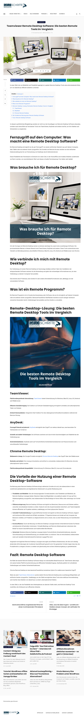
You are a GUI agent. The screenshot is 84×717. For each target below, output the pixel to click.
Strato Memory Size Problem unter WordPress (68, 672)
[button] (17, 80)
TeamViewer (38, 398)
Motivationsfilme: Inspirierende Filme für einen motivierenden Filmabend (27, 606)
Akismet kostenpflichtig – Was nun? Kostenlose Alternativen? (41, 674)
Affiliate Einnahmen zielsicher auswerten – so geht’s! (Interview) (68, 651)
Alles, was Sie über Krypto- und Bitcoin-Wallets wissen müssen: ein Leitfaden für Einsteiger (64, 607)
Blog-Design (8, 647)
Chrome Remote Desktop (50, 456)
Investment (53, 14)
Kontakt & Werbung (67, 712)
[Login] (76, 13)
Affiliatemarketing (63, 645)
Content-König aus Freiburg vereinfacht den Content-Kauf (14, 653)
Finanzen (44, 14)
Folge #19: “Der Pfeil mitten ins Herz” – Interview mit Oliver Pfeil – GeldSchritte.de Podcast (42, 650)
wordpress (12, 596)
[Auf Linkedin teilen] (48, 71)
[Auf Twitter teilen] (43, 71)
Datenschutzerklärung (52, 712)
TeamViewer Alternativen (26, 575)
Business (62, 14)
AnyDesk (32, 427)
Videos (25, 14)
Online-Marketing (14, 14)
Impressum (40, 712)
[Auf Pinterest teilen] (46, 71)
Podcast (33, 642)
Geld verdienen (34, 14)
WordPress (41, 22)
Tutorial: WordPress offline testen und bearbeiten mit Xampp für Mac (15, 674)
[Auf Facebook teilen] (40, 71)
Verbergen (19, 94)
